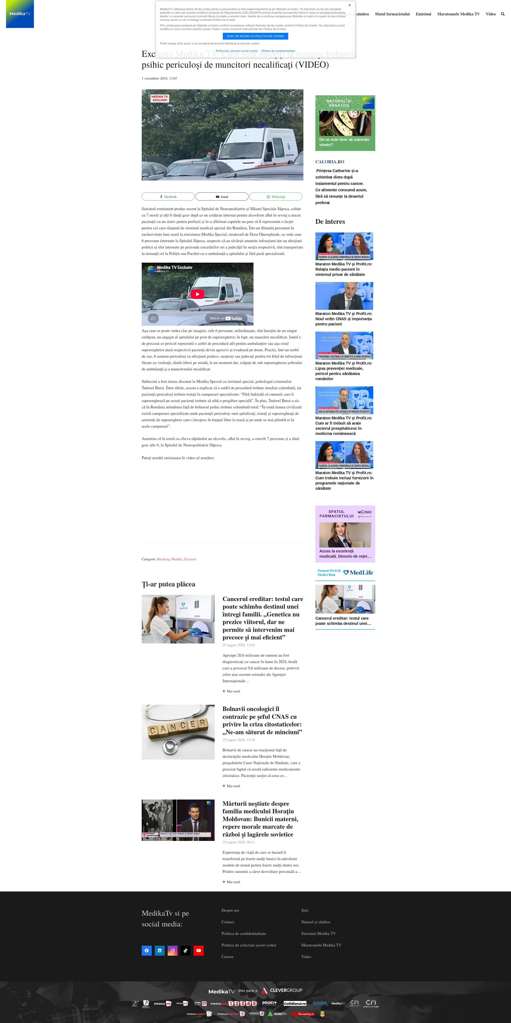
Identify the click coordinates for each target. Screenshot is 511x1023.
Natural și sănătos (315, 921)
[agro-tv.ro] (278, 1014)
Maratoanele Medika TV (321, 945)
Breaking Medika (169, 558)
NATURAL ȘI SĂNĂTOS (339, 103)
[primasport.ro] (235, 1003)
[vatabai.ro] (323, 1014)
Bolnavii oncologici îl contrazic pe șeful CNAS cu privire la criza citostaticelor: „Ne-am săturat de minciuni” (262, 720)
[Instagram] (173, 951)
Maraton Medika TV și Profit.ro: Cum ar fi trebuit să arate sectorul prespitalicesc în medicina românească (343, 426)
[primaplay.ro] (201, 1003)
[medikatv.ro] (339, 1003)
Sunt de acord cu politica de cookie (255, 36)
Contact (228, 921)
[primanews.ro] (183, 1003)
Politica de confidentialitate (244, 933)
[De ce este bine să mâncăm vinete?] (345, 123)
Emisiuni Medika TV (318, 933)
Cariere (228, 956)
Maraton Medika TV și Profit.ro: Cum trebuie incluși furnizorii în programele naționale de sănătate (344, 480)
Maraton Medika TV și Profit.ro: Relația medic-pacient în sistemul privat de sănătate (343, 269)
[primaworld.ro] (258, 1013)
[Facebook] (147, 951)
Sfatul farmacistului (337, 514)
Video (306, 956)
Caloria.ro (329, 161)
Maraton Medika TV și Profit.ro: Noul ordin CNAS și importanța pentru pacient (343, 318)
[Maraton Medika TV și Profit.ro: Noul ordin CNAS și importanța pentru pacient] (344, 296)
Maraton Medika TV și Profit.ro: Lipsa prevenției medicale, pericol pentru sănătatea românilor (343, 371)
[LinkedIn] (160, 951)
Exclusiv (190, 558)
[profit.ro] (270, 1003)
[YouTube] (199, 951)
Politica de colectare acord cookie (249, 945)
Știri (305, 910)
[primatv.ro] (136, 1003)
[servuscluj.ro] (304, 1013)
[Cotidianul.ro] (296, 1003)
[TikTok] (186, 951)
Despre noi (230, 910)
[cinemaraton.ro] (355, 1003)
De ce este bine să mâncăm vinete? (344, 142)
